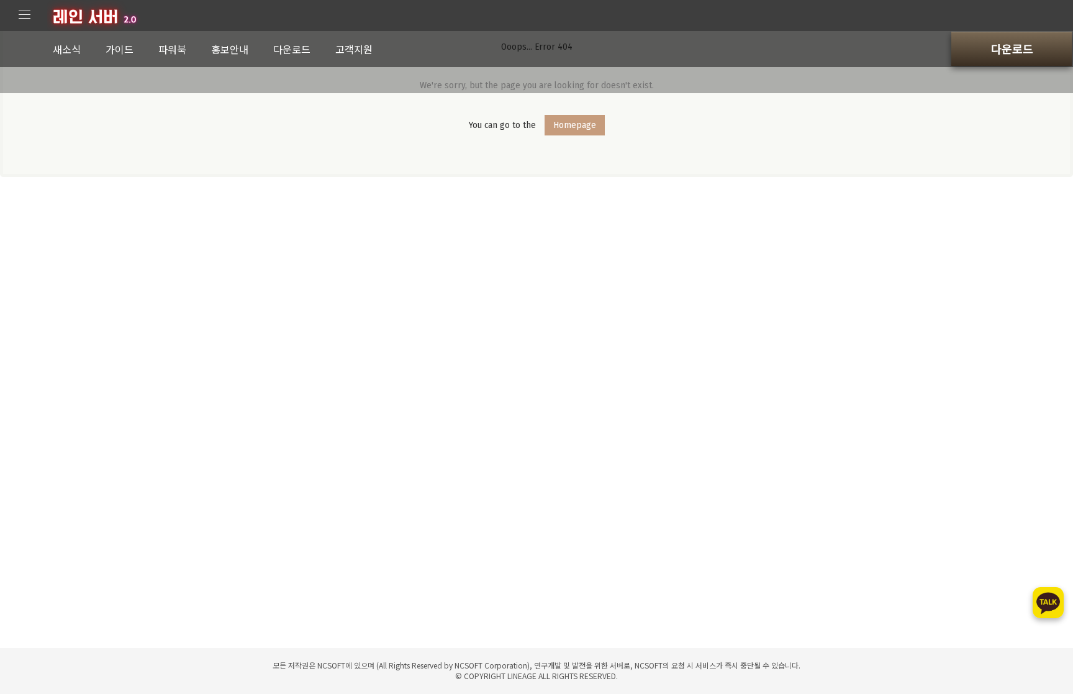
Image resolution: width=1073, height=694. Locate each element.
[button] (1011, 49)
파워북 (172, 49)
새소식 (67, 49)
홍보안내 (229, 49)
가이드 (120, 49)
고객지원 (354, 49)
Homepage (574, 124)
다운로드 (291, 49)
